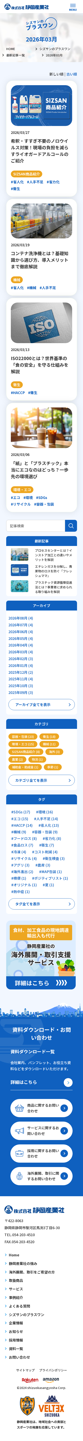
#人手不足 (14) (46, 819)
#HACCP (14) (22, 825)
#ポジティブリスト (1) (50, 878)
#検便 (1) (18, 878)
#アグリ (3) (20, 865)
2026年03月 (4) (20, 651)
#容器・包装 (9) (45, 832)
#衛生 (15, 188)
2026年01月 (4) (20, 665)
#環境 (28, 497)
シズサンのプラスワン (26, 1314)
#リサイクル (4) (24, 858)
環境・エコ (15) (23, 744)
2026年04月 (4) (20, 645)
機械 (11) (49, 744)
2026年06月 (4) (20, 631)
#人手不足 (35, 182)
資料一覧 (16, 1348)
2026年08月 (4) (20, 618)
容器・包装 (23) (23, 736)
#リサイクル (21, 504)
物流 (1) (37, 759)
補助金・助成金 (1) (25, 767)
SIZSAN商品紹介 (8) (26, 751)
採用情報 (16, 1340)
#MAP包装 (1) (50, 872)
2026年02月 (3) (20, 658)
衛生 (16, 384)
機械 (16, 279)
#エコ (15, 497)
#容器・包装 (44, 504)
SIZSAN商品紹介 (26, 174)
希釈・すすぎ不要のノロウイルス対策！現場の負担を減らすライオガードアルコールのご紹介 (39, 151)
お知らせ (16, 1331)
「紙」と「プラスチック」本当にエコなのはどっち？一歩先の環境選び (39, 469)
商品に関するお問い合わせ (43, 1107)
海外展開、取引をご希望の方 (32, 1272)
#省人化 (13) (49, 825)
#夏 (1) (48, 885)
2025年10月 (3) (20, 685)
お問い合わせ (19, 1357)
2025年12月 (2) (20, 672)
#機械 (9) (18, 832)
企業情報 (16, 1323)
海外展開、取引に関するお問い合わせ (43, 1176)
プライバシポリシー (53, 1370)
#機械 (31, 287)
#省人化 (17, 182)
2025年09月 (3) (20, 692)
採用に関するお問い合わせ (43, 1153)
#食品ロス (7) (22, 845)
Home (14, 1254)
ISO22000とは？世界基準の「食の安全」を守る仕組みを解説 (39, 365)
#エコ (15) (19, 819)
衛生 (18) (49, 736)
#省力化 (53, 182)
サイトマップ (25, 1370)
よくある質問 (19, 1306)
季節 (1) (52, 767)
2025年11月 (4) (20, 678)
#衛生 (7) (46, 845)
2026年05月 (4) (20, 638)
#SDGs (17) (20, 812)
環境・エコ (22, 489)
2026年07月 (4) (20, 624)
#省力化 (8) (52, 838)
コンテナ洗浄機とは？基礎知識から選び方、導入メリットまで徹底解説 (39, 260)
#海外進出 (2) (22, 872)
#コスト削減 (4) (45, 852)
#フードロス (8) (24, 838)
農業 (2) (17, 759)
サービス (16, 1288)
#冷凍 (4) (18, 852)
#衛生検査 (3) (54, 858)
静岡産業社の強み (23, 1263)
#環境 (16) (44, 812)
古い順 (71, 74)
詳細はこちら (23, 1082)
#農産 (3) (42, 865)
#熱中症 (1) (20, 892)
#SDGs (41, 497)
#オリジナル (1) (24, 885)
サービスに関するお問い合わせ (43, 1130)
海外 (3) (54, 751)
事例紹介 (16, 1297)
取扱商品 (16, 1280)
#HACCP (18, 392)
